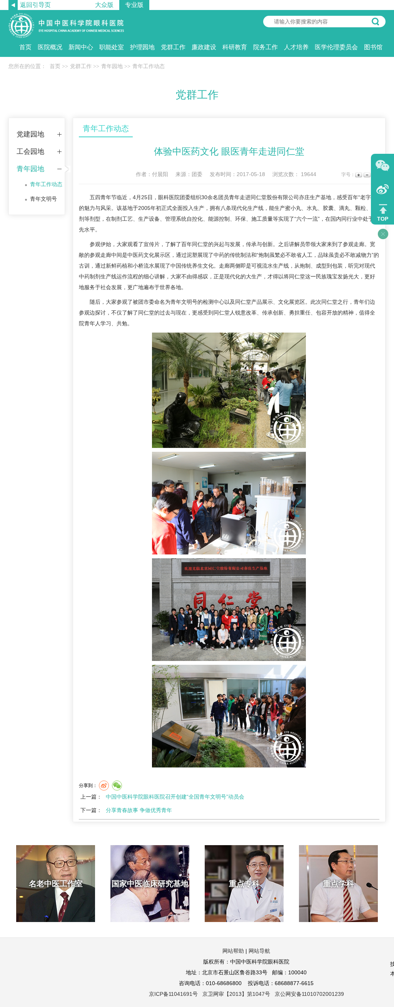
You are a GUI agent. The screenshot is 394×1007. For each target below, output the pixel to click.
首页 (25, 47)
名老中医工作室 (56, 883)
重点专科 (244, 883)
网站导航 (259, 951)
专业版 (134, 5)
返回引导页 (35, 5)
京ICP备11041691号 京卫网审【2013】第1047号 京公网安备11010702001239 (246, 994)
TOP (382, 219)
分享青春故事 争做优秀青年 (139, 810)
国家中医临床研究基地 (150, 883)
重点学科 (338, 883)
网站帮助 (233, 951)
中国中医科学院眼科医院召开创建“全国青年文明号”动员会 (175, 797)
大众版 (104, 5)
